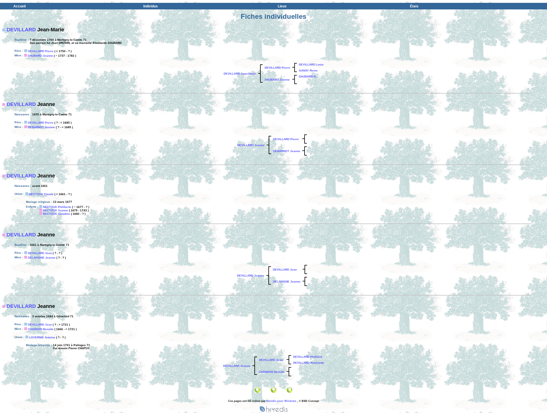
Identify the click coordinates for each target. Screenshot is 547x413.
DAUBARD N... (308, 76)
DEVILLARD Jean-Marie (240, 73)
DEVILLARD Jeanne (251, 145)
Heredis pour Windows (281, 401)
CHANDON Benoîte (41, 329)
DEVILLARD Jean (40, 253)
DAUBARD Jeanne (40, 55)
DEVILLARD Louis (311, 64)
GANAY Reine (308, 70)
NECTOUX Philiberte (57, 206)
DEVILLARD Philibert (307, 356)
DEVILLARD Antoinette (308, 362)
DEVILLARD (21, 29)
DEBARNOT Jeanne (41, 127)
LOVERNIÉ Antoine (42, 337)
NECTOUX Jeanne (55, 210)
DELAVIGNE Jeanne (42, 257)
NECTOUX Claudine (56, 213)
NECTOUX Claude (41, 194)
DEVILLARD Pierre (41, 51)
